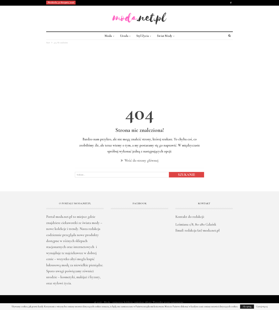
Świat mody (164, 36)
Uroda (124, 36)
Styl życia (142, 36)
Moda (108, 36)
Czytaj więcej (262, 306)
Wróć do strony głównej (141, 160)
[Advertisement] (139, 68)
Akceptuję (247, 306)
